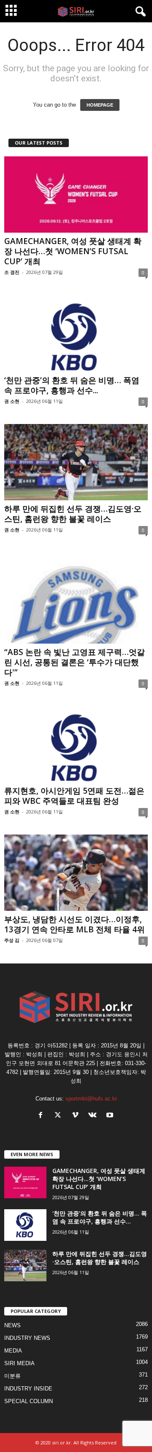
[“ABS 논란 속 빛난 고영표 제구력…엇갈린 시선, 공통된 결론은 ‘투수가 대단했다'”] (76, 598)
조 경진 (11, 272)
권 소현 (11, 401)
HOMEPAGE (100, 104)
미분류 (12, 1376)
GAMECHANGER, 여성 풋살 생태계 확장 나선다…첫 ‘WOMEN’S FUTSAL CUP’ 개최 (72, 251)
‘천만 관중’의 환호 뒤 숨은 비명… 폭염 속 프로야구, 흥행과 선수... (71, 385)
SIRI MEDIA (19, 1363)
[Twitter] (59, 1116)
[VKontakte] (94, 1116)
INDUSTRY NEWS (27, 1338)
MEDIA (13, 1350)
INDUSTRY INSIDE (28, 1388)
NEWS (12, 1325)
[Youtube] (111, 1116)
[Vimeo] (77, 1116)
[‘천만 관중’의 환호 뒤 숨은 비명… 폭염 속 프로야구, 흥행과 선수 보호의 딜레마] (76, 333)
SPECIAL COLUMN (28, 1401)
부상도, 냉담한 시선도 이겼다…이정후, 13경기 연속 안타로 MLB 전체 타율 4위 (74, 924)
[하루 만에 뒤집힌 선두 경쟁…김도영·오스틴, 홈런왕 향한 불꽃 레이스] (76, 462)
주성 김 (11, 940)
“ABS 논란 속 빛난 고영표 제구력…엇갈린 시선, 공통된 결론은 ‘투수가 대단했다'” (74, 662)
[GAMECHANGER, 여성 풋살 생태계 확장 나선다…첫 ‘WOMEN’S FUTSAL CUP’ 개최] (76, 194)
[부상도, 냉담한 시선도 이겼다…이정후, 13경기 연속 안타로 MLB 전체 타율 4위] (76, 873)
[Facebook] (42, 1116)
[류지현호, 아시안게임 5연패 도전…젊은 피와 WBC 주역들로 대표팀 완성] (76, 744)
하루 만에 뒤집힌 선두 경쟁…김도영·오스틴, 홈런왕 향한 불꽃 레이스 (72, 513)
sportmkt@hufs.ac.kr (91, 1098)
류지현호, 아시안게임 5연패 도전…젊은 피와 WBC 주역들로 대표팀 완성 (74, 795)
